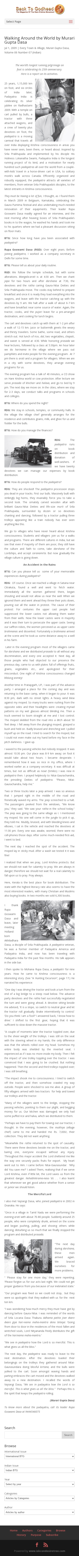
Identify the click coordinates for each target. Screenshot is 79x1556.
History (21, 1535)
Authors (27, 1530)
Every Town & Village (32, 48)
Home (13, 1530)
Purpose (36, 1535)
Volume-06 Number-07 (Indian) (22, 52)
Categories (44, 1530)
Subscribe (52, 1535)
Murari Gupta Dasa (57, 48)
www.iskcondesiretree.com (47, 1551)
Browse (60, 1530)
